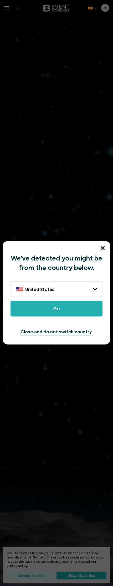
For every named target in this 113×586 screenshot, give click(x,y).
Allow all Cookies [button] (81, 575)
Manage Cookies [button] (31, 575)
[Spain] (91, 7)
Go (56, 309)
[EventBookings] (56, 7)
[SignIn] (105, 8)
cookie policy (17, 566)
